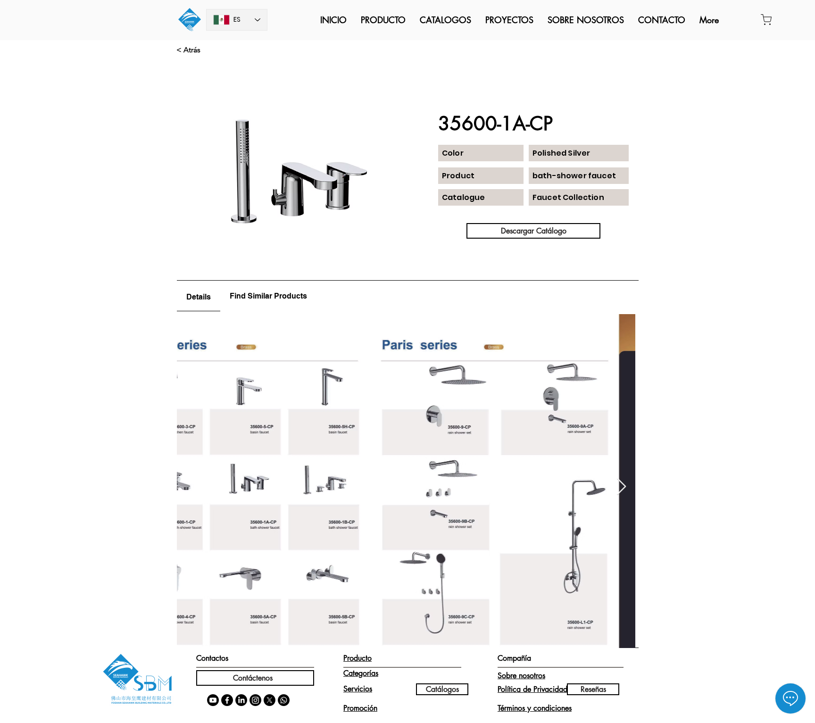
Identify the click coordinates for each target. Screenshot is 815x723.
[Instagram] (255, 700)
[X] (269, 700)
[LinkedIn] (241, 700)
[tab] (198, 296)
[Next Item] (621, 487)
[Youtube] (213, 700)
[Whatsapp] (284, 700)
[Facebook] (227, 700)
